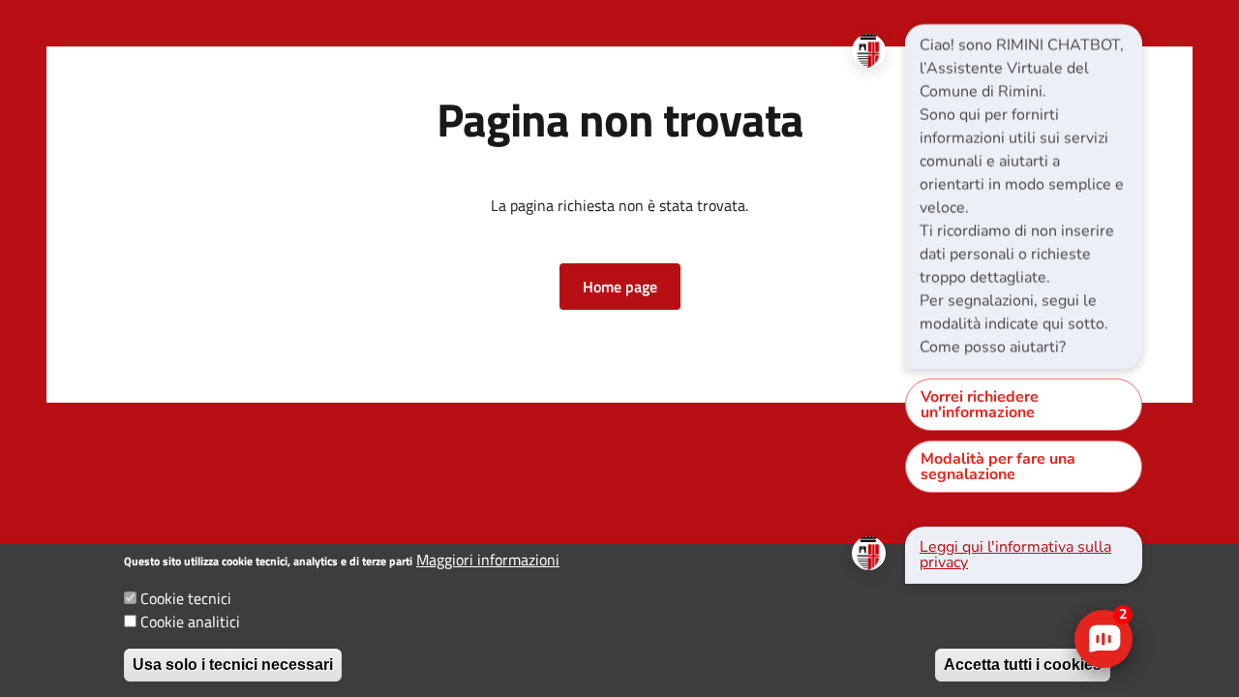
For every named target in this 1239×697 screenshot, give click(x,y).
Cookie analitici (190, 621)
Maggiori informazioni (487, 559)
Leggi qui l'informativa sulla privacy (1015, 554)
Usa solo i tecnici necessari (233, 664)
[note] (1023, 196)
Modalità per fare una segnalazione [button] (998, 466)
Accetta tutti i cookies (1023, 664)
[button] (619, 286)
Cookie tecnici (185, 598)
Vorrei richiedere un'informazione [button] (980, 404)
